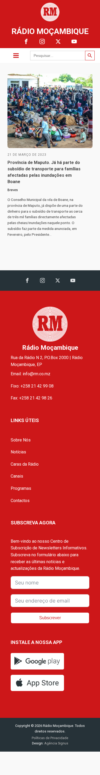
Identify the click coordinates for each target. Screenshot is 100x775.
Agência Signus (55, 743)
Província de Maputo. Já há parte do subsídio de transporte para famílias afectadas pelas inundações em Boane (44, 172)
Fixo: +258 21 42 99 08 (32, 386)
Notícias (18, 451)
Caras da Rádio (25, 464)
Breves (12, 190)
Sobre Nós (21, 440)
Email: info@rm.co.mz (30, 373)
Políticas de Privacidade (50, 738)
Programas (21, 488)
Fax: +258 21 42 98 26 (31, 398)
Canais (17, 476)
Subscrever (50, 618)
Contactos (20, 500)
